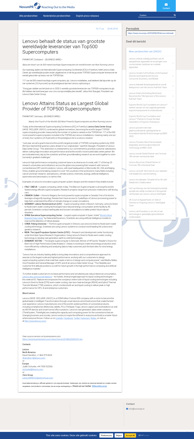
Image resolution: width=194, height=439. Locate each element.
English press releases (87, 15)
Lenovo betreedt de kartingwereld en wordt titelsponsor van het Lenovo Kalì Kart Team (148, 86)
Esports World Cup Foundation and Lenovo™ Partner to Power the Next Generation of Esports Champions (144, 119)
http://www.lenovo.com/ (35, 321)
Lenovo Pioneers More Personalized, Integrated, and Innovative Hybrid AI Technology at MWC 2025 (145, 145)
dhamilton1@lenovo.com (33, 358)
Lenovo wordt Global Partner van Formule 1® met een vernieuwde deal (147, 155)
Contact (166, 8)
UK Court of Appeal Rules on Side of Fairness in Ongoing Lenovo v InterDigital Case (147, 203)
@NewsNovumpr (99, 386)
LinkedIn (59, 318)
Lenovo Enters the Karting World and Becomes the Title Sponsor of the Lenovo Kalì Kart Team (147, 96)
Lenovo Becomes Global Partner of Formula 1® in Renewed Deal (144, 163)
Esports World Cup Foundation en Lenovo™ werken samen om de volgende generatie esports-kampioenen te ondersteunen (148, 108)
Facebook (68, 318)
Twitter (77, 318)
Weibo (93, 318)
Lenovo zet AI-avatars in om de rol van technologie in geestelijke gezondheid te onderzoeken (146, 214)
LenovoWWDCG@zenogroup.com (37, 378)
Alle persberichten (28, 15)
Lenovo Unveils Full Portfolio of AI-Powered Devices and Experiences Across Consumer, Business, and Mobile (148, 76)
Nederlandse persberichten (56, 15)
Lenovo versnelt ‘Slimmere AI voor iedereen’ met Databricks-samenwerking (148, 172)
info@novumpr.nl (136, 409)
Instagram (85, 318)
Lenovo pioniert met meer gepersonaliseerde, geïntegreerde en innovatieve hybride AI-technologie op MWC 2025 (148, 132)
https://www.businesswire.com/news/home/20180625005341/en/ (52, 339)
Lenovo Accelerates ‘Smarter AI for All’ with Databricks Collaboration (148, 181)
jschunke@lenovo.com (32, 369)
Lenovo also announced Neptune (37, 277)
